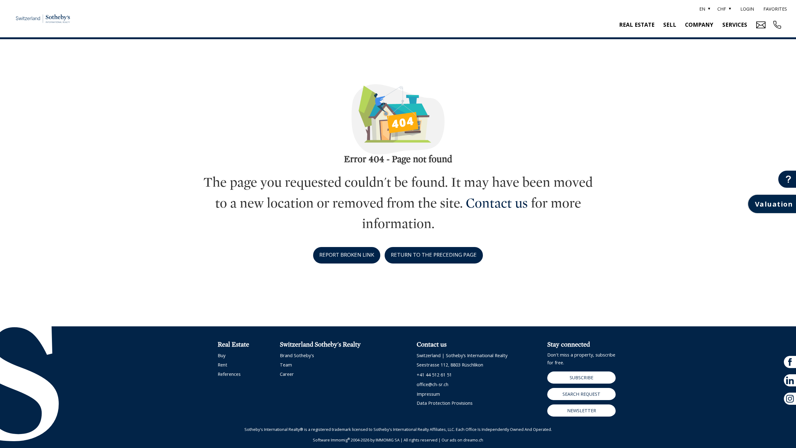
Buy (221, 355)
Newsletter (581, 410)
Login (747, 9)
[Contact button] (787, 179)
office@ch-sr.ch (432, 384)
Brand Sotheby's (297, 355)
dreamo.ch (473, 440)
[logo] (43, 18)
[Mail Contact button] (760, 24)
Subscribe (581, 377)
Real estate (637, 24)
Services (734, 24)
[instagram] (790, 399)
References (229, 374)
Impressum (428, 394)
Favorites (775, 9)
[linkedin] (790, 380)
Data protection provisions (445, 403)
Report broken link (346, 254)
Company (699, 24)
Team (286, 365)
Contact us (497, 203)
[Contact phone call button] (776, 25)
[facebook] (790, 362)
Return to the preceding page (434, 254)
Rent (222, 365)
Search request (581, 394)
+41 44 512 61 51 (434, 375)
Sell (669, 24)
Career (287, 374)
